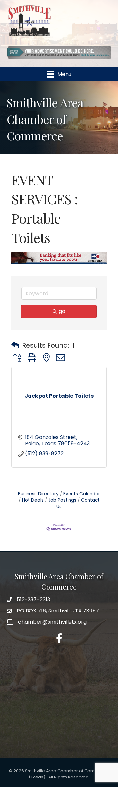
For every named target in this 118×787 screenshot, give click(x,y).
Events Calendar (81, 494)
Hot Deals (33, 500)
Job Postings (62, 500)
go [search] (62, 311)
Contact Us (78, 503)
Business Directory (38, 494)
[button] (15, 345)
